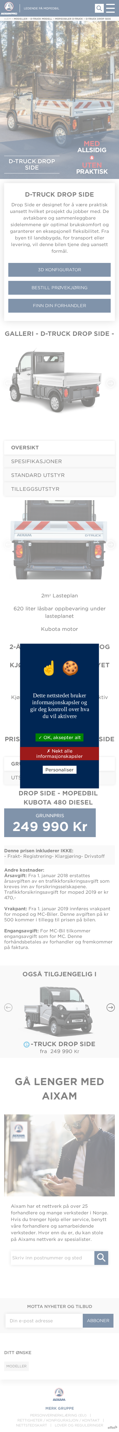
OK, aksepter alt (61, 737)
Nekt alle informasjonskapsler (59, 753)
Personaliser (59, 769)
